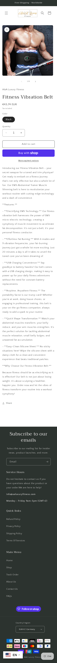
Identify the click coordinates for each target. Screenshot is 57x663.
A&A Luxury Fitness (32, 657)
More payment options (28, 161)
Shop (9, 567)
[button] (6, 13)
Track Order (12, 574)
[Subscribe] (47, 461)
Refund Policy (13, 519)
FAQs (9, 596)
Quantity (6, 126)
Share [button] (9, 403)
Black (9, 119)
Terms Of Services (15, 540)
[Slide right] (35, 81)
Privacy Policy (13, 526)
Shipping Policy (14, 533)
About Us (11, 582)
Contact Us (12, 589)
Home (9, 560)
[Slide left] (21, 81)
